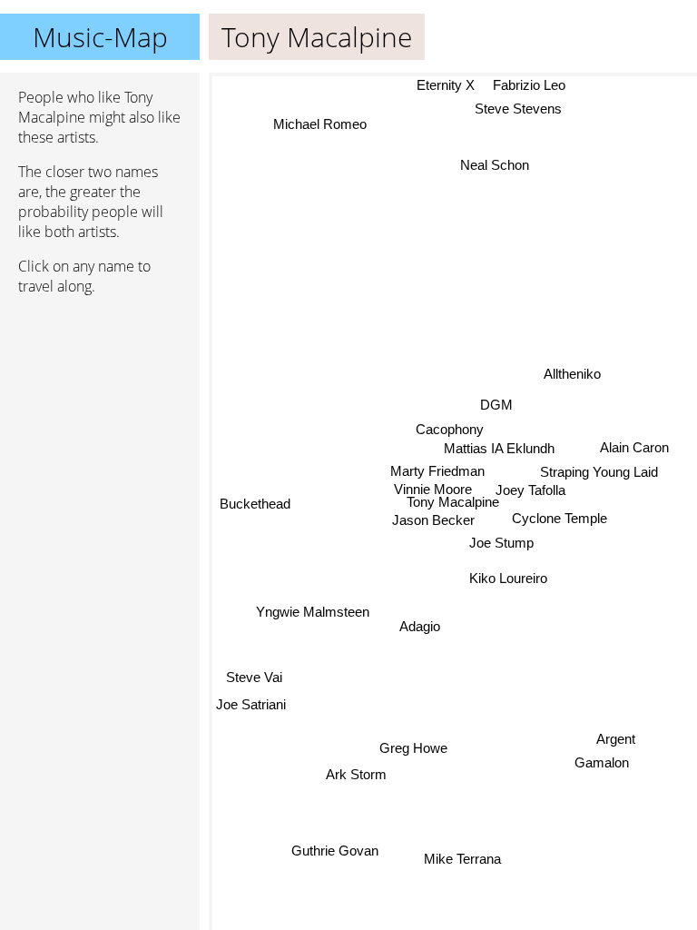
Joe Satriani (251, 704)
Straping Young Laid (599, 472)
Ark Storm (354, 772)
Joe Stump (501, 542)
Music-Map (100, 36)
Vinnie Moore (433, 489)
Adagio (419, 626)
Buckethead (255, 504)
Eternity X (446, 85)
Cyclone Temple (559, 518)
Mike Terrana (461, 858)
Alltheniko (572, 373)
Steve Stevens (518, 108)
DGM (496, 404)
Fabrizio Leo (529, 85)
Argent (615, 739)
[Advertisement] (100, 406)
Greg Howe (414, 748)
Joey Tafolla (530, 490)
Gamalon (601, 763)
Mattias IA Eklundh (499, 448)
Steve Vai (254, 677)
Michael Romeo (319, 124)
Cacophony (450, 429)
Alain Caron (634, 447)
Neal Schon (494, 165)
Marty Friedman (437, 471)
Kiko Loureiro (508, 577)
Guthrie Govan (335, 850)
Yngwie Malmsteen (312, 611)
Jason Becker (433, 519)
